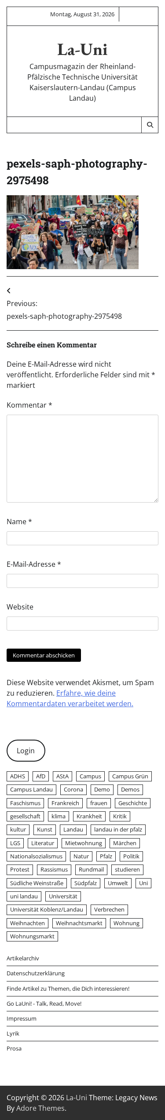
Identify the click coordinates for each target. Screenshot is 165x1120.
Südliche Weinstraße (36, 883)
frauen (98, 803)
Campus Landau (31, 789)
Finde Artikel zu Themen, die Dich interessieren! (68, 988)
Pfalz (106, 856)
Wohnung (126, 923)
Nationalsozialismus (36, 856)
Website (20, 607)
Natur (81, 856)
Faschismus (25, 803)
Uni (143, 883)
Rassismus (54, 869)
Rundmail (91, 869)
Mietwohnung (83, 843)
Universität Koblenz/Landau (46, 909)
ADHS (17, 776)
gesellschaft (25, 816)
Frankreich (65, 803)
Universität (63, 896)
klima (58, 816)
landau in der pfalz (118, 829)
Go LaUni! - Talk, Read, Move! (44, 1003)
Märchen (124, 843)
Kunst (44, 829)
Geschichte (132, 803)
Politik (131, 856)
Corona (73, 789)
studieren (127, 869)
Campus (90, 776)
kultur (18, 829)
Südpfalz (85, 883)
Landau (73, 829)
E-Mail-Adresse (34, 564)
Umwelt (118, 883)
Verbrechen (109, 909)
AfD (40, 776)
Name (19, 521)
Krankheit (89, 816)
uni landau (24, 896)
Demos (130, 789)
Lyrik (13, 1033)
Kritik (120, 816)
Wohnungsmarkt (32, 936)
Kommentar (29, 405)
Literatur (42, 843)
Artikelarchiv (23, 958)
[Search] (149, 125)
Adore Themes (40, 1108)
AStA (62, 776)
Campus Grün (130, 776)
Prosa (14, 1048)
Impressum (22, 1018)
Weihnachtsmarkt (79, 923)
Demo (102, 789)
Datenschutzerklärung (36, 973)
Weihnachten (27, 923)
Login (26, 750)
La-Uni (82, 49)
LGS (15, 843)
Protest (19, 869)
